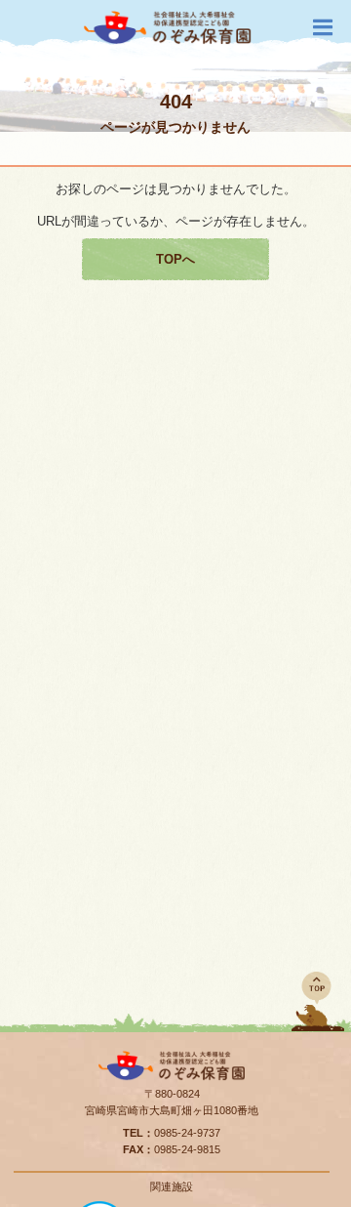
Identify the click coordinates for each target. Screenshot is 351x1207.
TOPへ (175, 259)
